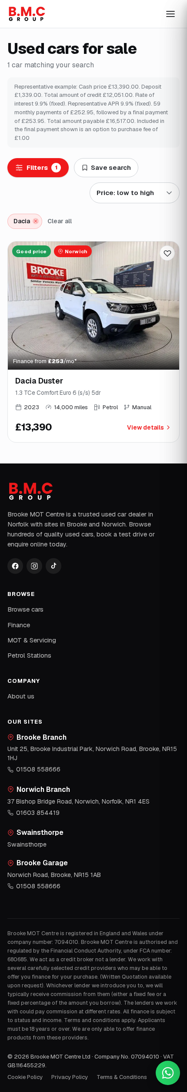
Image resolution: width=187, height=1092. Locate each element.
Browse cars (25, 609)
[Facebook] (15, 566)
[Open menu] (170, 14)
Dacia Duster (39, 381)
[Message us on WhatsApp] (168, 1073)
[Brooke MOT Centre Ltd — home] (27, 14)
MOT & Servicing (31, 640)
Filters (42, 167)
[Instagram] (34, 566)
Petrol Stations (29, 655)
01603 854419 (38, 813)
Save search (111, 167)
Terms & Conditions (122, 1077)
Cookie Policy (25, 1077)
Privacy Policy (69, 1077)
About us (20, 696)
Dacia (21, 221)
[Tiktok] (53, 566)
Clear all (59, 221)
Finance (18, 625)
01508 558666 (38, 769)
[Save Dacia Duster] (167, 253)
